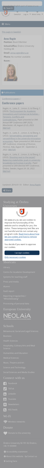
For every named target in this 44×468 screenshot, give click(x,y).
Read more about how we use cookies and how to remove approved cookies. (22, 237)
